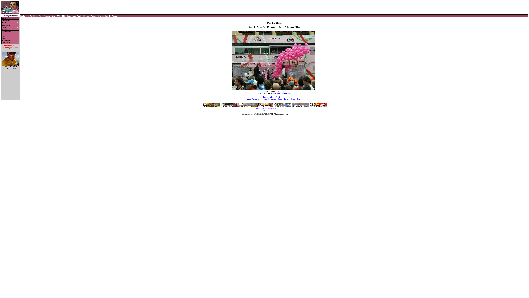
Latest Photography (254, 99)
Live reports (6, 25)
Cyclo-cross (71, 16)
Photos (86, 16)
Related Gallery (283, 99)
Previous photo (269, 97)
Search (107, 16)
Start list (4, 29)
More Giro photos (269, 99)
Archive (263, 108)
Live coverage (6, 31)
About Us (265, 110)
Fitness (93, 16)
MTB (58, 16)
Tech (40, 16)
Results (4, 23)
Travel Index (272, 108)
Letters (101, 16)
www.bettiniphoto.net (283, 93)
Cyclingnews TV (26, 16)
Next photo (280, 97)
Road (54, 16)
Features (47, 16)
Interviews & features (9, 34)
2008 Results (6, 42)
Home (4, 18)
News (35, 16)
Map (3, 38)
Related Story (296, 99)
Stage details (6, 20)
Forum (114, 16)
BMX (63, 16)
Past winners (6, 40)
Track (79, 16)
